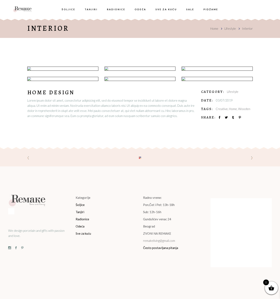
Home (214, 28)
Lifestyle (230, 28)
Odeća (80, 226)
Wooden (244, 109)
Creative (222, 109)
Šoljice (80, 205)
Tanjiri (80, 212)
